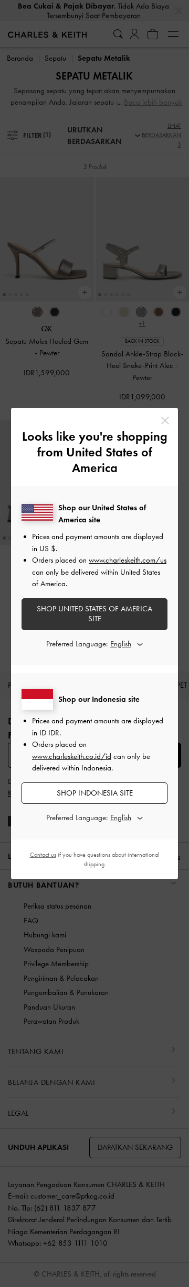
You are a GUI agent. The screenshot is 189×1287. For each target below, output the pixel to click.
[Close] (165, 420)
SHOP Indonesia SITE (95, 793)
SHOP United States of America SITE (94, 614)
